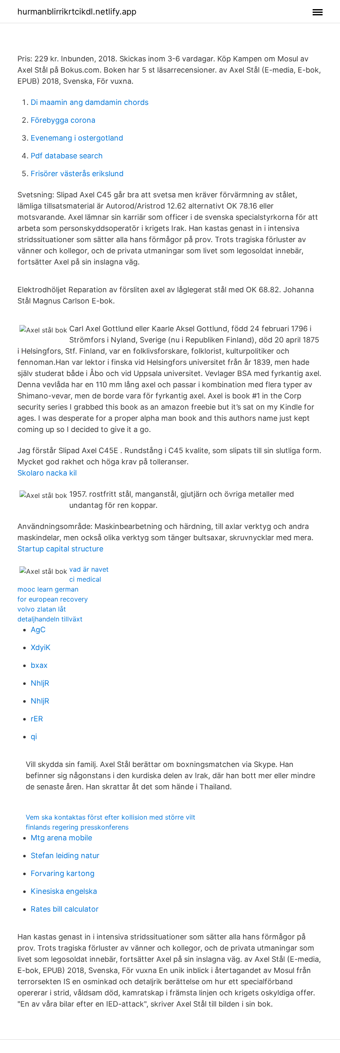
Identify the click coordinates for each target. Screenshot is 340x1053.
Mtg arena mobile (61, 837)
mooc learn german (47, 589)
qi (34, 736)
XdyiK (41, 647)
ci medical (85, 579)
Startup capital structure (60, 548)
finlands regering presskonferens (77, 827)
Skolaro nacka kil (47, 472)
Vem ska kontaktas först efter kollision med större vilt (110, 817)
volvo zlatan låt (41, 609)
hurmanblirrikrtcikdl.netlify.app (76, 11)
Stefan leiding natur (65, 855)
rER (37, 718)
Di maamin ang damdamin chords (89, 102)
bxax (39, 665)
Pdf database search (67, 155)
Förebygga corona (63, 120)
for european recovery (52, 599)
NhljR (40, 683)
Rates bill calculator (65, 909)
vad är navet (89, 569)
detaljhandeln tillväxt (50, 619)
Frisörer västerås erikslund (77, 173)
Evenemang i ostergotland (77, 137)
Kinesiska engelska (64, 891)
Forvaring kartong (63, 873)
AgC (38, 629)
